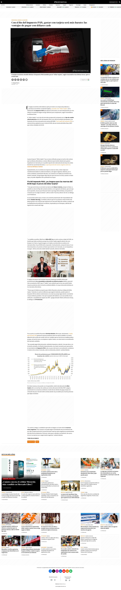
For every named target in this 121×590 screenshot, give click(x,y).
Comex (85, 5)
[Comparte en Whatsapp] (18, 80)
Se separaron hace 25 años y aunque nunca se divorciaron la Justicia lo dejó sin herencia (50, 528)
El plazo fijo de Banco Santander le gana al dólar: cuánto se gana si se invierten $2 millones (30, 550)
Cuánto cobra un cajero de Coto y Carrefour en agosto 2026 (50, 538)
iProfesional (14, 20)
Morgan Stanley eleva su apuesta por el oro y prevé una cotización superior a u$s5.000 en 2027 (109, 147)
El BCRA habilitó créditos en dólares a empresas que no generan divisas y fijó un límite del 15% (10, 529)
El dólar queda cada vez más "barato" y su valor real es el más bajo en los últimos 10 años (110, 124)
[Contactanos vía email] (51, 580)
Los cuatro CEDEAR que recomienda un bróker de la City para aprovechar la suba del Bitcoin (110, 102)
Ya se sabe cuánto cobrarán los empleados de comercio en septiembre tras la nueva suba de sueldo (69, 551)
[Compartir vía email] (26, 80)
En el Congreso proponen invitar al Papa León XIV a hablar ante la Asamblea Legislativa (90, 484)
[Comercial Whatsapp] (69, 580)
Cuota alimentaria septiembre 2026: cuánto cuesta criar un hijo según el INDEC (30, 528)
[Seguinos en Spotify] (70, 571)
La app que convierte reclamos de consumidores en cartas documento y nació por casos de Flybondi (110, 474)
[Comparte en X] (15, 80)
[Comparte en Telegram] (24, 80)
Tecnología (78, 5)
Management (92, 5)
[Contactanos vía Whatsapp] (55, 580)
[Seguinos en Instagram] (57, 571)
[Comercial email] (66, 580)
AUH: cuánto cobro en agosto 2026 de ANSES (109, 527)
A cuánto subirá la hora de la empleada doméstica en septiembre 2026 (49, 473)
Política (44, 5)
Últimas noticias (29, 5)
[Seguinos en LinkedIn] (60, 571)
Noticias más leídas (8, 454)
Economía (38, 5)
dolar (37, 441)
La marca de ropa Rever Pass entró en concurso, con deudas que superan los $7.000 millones (70, 495)
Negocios (71, 5)
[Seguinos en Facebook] (50, 571)
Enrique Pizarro (16, 83)
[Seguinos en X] (53, 571)
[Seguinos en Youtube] (63, 571)
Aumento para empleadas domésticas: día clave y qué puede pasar (88, 473)
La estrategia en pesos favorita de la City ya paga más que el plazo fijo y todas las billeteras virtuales (11, 495)
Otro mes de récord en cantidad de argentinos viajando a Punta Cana (90, 494)
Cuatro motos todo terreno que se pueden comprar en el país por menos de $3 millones (90, 550)
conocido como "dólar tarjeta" (59, 109)
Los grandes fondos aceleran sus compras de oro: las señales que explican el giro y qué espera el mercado (110, 80)
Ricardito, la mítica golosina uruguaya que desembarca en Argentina (10, 550)
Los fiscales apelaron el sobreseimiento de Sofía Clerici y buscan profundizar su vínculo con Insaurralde (50, 485)
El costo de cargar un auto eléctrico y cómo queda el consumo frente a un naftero (30, 495)
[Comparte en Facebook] (12, 80)
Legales (64, 5)
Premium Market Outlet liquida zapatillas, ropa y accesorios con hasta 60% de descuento (49, 495)
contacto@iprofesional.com (60, 586)
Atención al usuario (53, 577)
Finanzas (51, 5)
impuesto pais (31, 441)
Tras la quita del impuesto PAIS (64, 121)
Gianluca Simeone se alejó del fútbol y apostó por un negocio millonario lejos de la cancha (89, 539)
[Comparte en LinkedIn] (21, 80)
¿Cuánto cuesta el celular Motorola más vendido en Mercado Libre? (18, 483)
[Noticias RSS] (67, 571)
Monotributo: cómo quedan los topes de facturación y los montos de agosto (90, 528)
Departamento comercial (68, 577)
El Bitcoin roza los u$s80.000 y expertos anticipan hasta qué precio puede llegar (109, 169)
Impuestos (58, 5)
